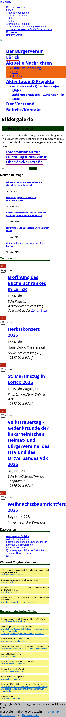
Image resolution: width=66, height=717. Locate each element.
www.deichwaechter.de (11, 592)
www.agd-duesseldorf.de (12, 575)
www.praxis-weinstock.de (12, 671)
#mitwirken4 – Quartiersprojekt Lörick (27, 26)
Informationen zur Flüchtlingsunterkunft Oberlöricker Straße (26, 156)
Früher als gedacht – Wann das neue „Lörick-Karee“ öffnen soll (24, 183)
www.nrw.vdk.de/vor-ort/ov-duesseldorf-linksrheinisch (24, 649)
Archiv (10, 21)
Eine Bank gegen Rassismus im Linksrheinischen (21, 199)
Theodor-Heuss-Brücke (19, 553)
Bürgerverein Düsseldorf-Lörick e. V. (21, 44)
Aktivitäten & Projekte (17, 24)
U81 (9, 18)
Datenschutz (30, 715)
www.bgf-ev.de (7, 582)
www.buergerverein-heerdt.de (14, 641)
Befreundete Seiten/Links (18, 611)
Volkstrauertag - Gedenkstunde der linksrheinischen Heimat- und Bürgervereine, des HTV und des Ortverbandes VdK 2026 (28, 443)
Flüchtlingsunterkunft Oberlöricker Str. (26, 542)
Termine (6, 258)
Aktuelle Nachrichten (17, 12)
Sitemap (53, 711)
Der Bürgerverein (15, 7)
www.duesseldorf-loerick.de (13, 621)
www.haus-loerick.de (10, 656)
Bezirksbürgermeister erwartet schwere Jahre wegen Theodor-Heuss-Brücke (26, 214)
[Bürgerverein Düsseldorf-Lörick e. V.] (22, 40)
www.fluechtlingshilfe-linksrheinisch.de (18, 602)
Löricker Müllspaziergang (20, 544)
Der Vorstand (13, 32)
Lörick (9, 10)
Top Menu (5, 1)
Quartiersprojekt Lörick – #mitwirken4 (26, 550)
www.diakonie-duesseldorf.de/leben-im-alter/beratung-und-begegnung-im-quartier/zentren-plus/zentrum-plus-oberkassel (24, 688)
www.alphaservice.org (10, 679)
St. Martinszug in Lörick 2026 (26, 379)
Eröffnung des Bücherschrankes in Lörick (27, 283)
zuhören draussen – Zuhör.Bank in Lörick (29, 29)
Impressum (7, 715)
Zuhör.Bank (39, 310)
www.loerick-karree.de (10, 699)
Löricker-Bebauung (17, 15)
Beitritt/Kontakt (14, 35)
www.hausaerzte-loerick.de (13, 664)
